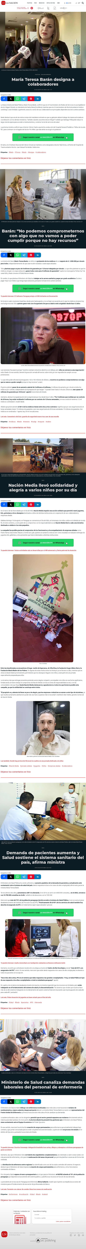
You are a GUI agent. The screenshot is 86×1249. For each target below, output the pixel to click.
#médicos (12, 422)
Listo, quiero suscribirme (63, 1221)
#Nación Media (14, 766)
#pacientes (25, 1002)
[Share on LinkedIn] (37, 98)
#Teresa (17, 152)
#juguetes (36, 766)
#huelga (33, 422)
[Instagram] (79, 1235)
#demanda (38, 1002)
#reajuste (41, 422)
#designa (31, 152)
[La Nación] (9, 3)
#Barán (24, 152)
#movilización (23, 1194)
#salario (48, 422)
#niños (44, 766)
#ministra (26, 422)
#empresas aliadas (54, 766)
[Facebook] (71, 1235)
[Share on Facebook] (4, 98)
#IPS (31, 1002)
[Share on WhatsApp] (17, 98)
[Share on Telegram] (24, 98)
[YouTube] (83, 1235)
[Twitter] (75, 1235)
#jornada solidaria (26, 766)
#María (11, 152)
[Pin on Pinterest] (31, 98)
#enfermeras (13, 1194)
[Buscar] (83, 3)
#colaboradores (40, 152)
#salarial (45, 1194)
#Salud (11, 1002)
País (43, 226)
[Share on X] (10, 98)
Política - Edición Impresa (43, 74)
